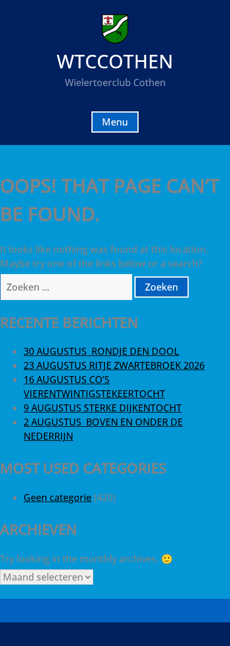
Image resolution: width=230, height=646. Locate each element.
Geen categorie (57, 497)
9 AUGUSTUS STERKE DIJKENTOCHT (103, 407)
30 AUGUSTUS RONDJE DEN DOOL (101, 351)
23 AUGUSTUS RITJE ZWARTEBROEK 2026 (114, 365)
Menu (115, 122)
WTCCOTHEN (115, 61)
